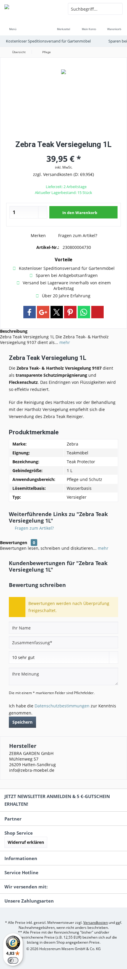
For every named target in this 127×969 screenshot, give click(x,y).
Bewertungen (13, 542)
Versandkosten (95, 922)
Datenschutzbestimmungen (62, 706)
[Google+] (43, 312)
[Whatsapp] (84, 312)
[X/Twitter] (57, 312)
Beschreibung (13, 331)
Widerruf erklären (26, 842)
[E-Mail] (97, 312)
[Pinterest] (70, 312)
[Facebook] (29, 312)
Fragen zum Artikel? (77, 235)
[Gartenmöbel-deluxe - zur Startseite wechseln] (31, 9)
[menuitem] (12, 25)
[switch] (13, 960)
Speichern (22, 722)
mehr (64, 342)
